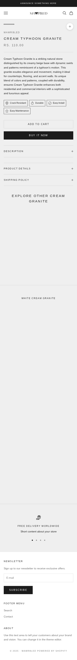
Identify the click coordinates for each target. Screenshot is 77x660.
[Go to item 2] (21, 24)
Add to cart (38, 124)
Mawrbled (12, 32)
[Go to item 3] (33, 24)
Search (8, 610)
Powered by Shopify (52, 651)
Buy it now (38, 135)
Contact (8, 616)
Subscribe (18, 590)
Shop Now (17, 273)
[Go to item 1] (9, 24)
